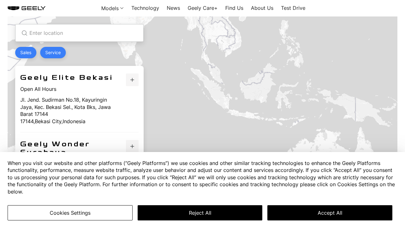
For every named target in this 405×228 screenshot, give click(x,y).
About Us (262, 8)
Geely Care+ (203, 8)
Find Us (234, 8)
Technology (145, 8)
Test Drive (293, 8)
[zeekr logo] (27, 8)
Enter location (46, 33)
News (173, 8)
